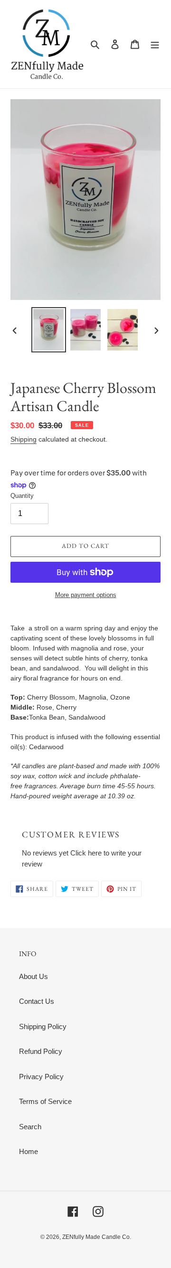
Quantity (22, 495)
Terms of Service (45, 1101)
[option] (48, 330)
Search (30, 1127)
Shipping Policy (42, 1026)
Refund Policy (40, 1051)
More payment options (85, 594)
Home (28, 1151)
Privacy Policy (41, 1076)
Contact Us (36, 1001)
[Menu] (155, 44)
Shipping (23, 439)
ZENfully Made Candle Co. (96, 1237)
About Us (33, 976)
